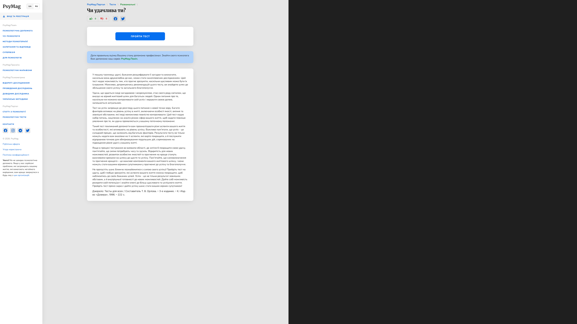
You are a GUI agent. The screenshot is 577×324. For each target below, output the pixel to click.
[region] (21, 162)
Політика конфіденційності (16, 154)
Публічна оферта (11, 144)
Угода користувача (12, 149)
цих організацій (21, 175)
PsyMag (12, 6)
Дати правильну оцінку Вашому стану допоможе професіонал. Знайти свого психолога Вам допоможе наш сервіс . (140, 57)
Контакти (8, 124)
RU (36, 6)
